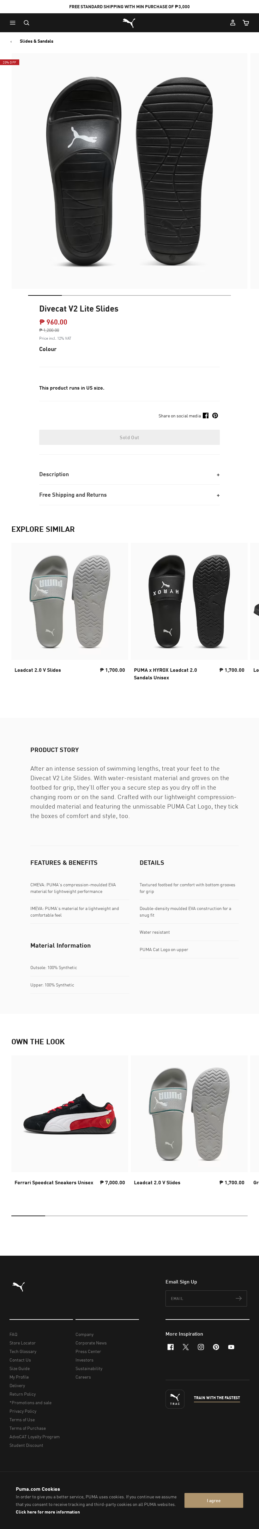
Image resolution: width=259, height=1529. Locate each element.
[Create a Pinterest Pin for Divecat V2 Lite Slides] (215, 415)
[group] (69, 613)
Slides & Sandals (36, 41)
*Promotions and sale (30, 1402)
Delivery (17, 1385)
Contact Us (20, 1359)
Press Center (88, 1351)
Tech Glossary (22, 1351)
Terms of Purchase (27, 1428)
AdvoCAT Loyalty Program (34, 1436)
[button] (14, 22)
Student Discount (26, 1445)
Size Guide (19, 1368)
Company (84, 1334)
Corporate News (91, 1342)
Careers (83, 1377)
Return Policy (22, 1394)
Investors (84, 1359)
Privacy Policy (22, 1411)
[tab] (45, 295)
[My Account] (233, 23)
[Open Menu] (14, 22)
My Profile (19, 1377)
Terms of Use (22, 1419)
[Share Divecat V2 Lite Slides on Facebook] (205, 415)
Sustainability (88, 1368)
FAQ (13, 1334)
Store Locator (22, 1342)
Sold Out (129, 437)
